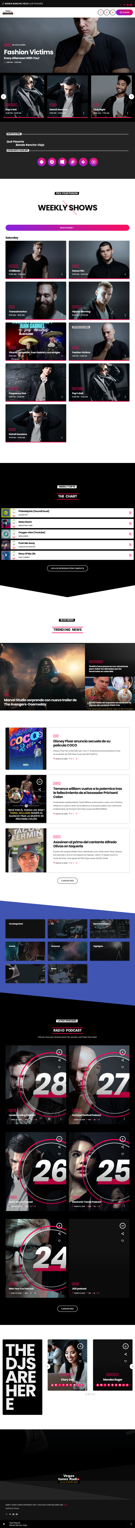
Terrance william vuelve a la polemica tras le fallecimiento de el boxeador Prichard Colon (87, 792)
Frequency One (17, 393)
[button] (86, 1394)
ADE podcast (79, 1288)
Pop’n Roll (77, 393)
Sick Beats (11, 109)
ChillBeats (14, 271)
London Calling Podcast (22, 1115)
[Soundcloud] (124, 5)
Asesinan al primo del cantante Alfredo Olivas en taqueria (85, 844)
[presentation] (3, 96)
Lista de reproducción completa (67, 568)
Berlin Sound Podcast (21, 1202)
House (12, 429)
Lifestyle (13, 1110)
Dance (7, 45)
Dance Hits (78, 271)
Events (57, 783)
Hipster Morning (102, 109)
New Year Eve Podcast (21, 1288)
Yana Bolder (114, 1380)
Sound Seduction (59, 109)
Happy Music (78, 389)
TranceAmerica (18, 311)
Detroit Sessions (18, 434)
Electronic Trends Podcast (86, 1202)
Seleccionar (67, 227)
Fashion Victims (28, 52)
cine (55, 736)
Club (8, 105)
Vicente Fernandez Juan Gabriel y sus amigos (34, 352)
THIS (65, 1505)
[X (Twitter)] (121, 5)
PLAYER (124, 12)
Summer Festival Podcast (86, 1115)
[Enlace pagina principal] (8, 12)
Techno (13, 1197)
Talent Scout (69, 1374)
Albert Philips (69, 1380)
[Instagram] (128, 5)
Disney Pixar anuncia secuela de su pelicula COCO (81, 743)
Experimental (56, 105)
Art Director (114, 1374)
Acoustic (98, 105)
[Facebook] (131, 5)
